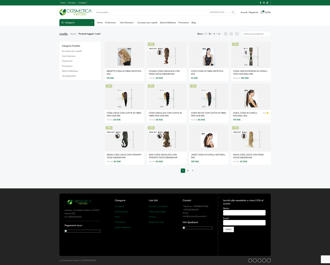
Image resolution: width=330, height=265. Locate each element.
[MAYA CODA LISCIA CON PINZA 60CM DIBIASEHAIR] (251, 138)
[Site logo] (75, 12)
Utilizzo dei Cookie (157, 211)
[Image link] (79, 202)
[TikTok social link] (267, 3)
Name (226, 208)
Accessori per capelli (72, 51)
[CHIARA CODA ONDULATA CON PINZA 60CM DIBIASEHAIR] (166, 55)
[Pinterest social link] (259, 260)
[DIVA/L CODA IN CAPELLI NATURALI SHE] (251, 97)
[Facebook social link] (260, 3)
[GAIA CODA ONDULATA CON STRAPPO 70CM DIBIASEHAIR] (166, 138)
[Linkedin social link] (264, 260)
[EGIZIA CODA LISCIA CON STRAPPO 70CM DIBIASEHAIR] (124, 138)
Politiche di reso (156, 222)
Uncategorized (69, 76)
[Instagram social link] (264, 3)
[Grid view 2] (226, 34)
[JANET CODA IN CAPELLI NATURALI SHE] (209, 138)
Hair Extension (68, 56)
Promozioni (67, 66)
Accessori (119, 206)
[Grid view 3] (231, 34)
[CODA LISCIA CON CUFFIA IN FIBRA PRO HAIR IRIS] (124, 97)
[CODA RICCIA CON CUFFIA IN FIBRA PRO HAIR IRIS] (209, 97)
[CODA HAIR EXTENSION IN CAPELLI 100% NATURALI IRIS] (251, 55)
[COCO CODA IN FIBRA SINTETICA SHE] (209, 55)
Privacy (152, 216)
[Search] (233, 12)
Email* (226, 218)
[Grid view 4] (237, 34)
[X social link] (255, 260)
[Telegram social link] (269, 260)
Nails (117, 216)
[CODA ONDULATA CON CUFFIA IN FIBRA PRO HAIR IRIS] (166, 97)
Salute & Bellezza (70, 71)
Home (73, 33)
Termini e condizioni (158, 206)
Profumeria (67, 61)
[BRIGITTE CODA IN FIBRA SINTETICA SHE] (124, 55)
